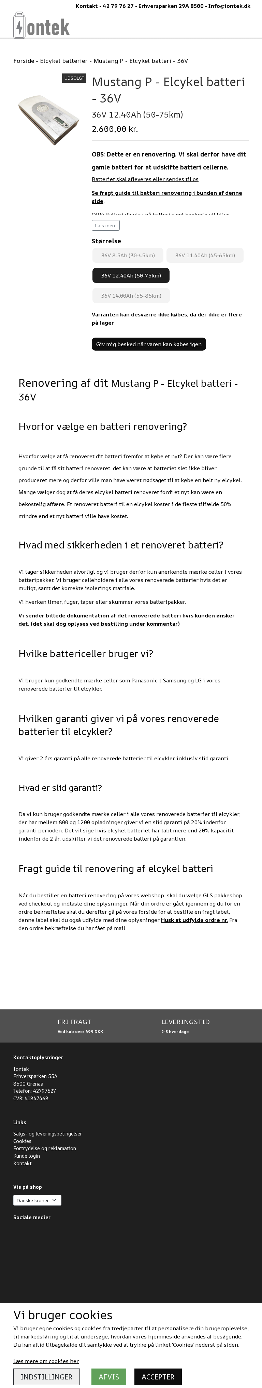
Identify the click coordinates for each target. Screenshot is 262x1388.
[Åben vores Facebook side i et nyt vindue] (49, 1263)
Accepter (158, 1377)
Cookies (22, 1141)
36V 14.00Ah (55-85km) (131, 295)
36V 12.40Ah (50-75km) (131, 275)
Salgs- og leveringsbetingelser (47, 1133)
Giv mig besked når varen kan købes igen (149, 344)
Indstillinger (46, 1377)
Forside (23, 60)
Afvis (109, 1377)
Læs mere (106, 225)
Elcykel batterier (64, 60)
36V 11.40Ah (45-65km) (205, 255)
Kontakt (22, 1163)
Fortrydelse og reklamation (44, 1148)
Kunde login (26, 1156)
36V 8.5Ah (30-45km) (128, 255)
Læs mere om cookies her (46, 1361)
